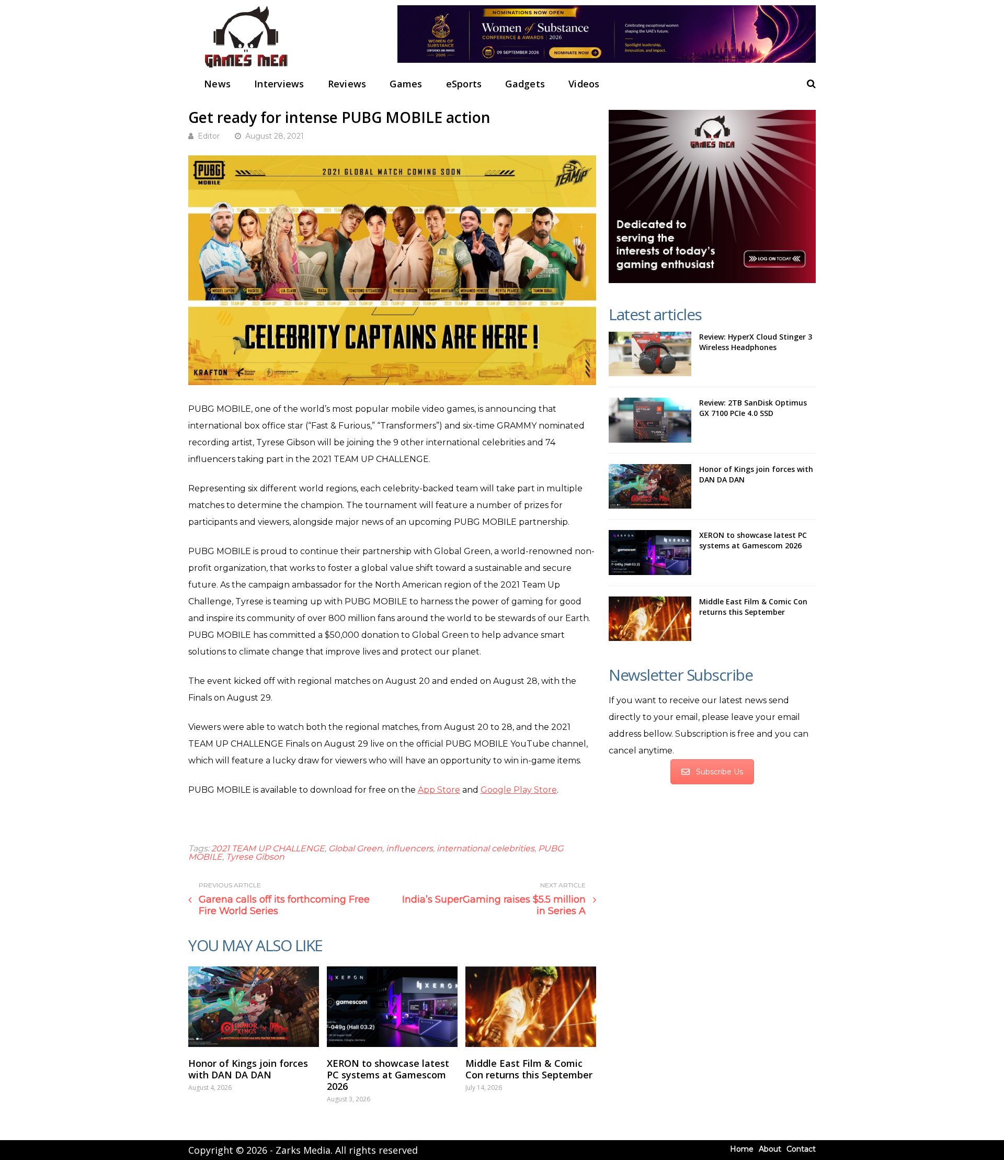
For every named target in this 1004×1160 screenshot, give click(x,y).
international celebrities (485, 848)
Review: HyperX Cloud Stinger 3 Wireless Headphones (755, 342)
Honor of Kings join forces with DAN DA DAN (248, 1069)
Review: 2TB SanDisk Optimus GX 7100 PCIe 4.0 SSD (753, 408)
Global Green (355, 848)
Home (742, 1149)
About (770, 1149)
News (217, 83)
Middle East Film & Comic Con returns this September (528, 1069)
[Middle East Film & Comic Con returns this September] (530, 1006)
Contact (801, 1149)
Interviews (279, 83)
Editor (209, 136)
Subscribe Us (719, 771)
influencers (409, 848)
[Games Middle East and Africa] (245, 68)
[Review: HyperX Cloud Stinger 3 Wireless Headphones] (650, 354)
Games (406, 83)
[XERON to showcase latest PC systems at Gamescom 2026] (392, 1006)
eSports (464, 83)
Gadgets (525, 83)
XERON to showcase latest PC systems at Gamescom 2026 (388, 1075)
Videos (584, 83)
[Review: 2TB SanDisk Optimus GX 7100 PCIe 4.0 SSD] (650, 420)
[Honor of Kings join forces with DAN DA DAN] (253, 1006)
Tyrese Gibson (255, 857)
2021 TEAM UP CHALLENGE (268, 848)
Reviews (347, 83)
